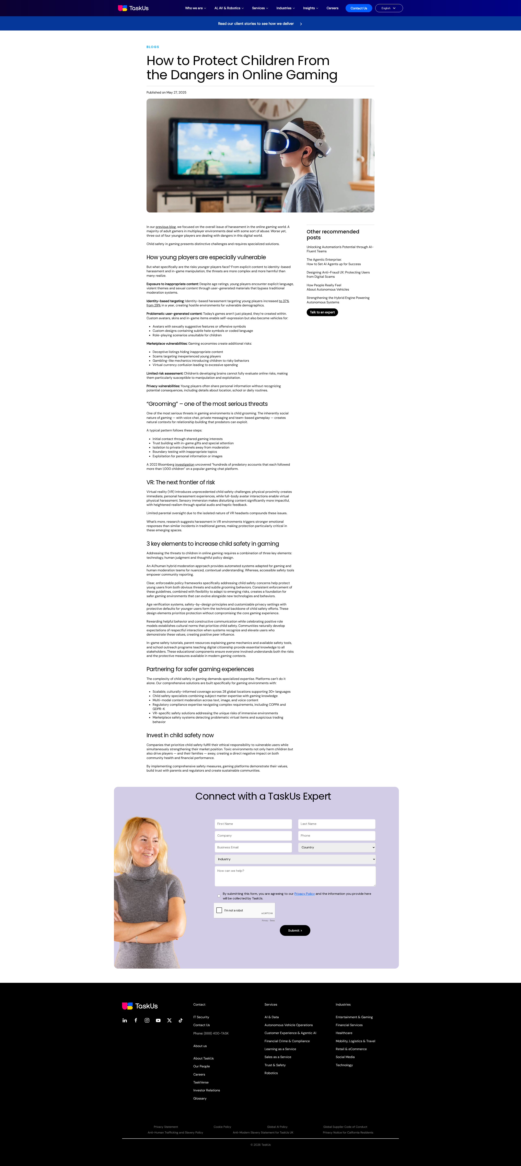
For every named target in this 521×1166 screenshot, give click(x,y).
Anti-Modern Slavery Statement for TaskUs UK (263, 1132)
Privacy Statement (166, 1127)
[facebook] (135, 1020)
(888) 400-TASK (216, 1033)
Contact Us (359, 8)
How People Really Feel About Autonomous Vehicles (328, 287)
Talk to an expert (322, 312)
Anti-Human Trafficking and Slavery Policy (175, 1132)
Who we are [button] (194, 8)
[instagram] (147, 1020)
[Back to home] (134, 8)
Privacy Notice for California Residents (348, 1132)
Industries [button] (284, 8)
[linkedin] (124, 1020)
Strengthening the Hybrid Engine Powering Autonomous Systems (338, 300)
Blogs (153, 47)
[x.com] (169, 1020)
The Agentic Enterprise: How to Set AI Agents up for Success (334, 261)
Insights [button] (309, 8)
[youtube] (158, 1020)
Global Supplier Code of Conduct (345, 1127)
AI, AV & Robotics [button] (227, 8)
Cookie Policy (222, 1127)
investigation (184, 464)
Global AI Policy (277, 1127)
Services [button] (258, 8)
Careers (332, 8)
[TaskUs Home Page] (140, 1006)
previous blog (166, 227)
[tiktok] (180, 1020)
